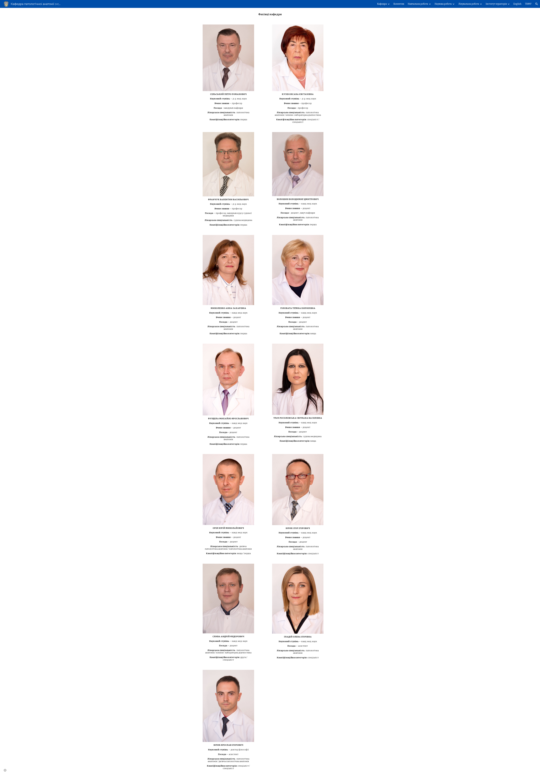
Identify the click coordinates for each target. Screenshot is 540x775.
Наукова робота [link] (443, 4)
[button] (536, 4)
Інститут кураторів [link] (496, 4)
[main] (270, 14)
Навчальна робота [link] (418, 4)
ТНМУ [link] (528, 4)
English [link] (517, 4)
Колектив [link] (398, 4)
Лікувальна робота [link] (468, 4)
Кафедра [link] (382, 4)
